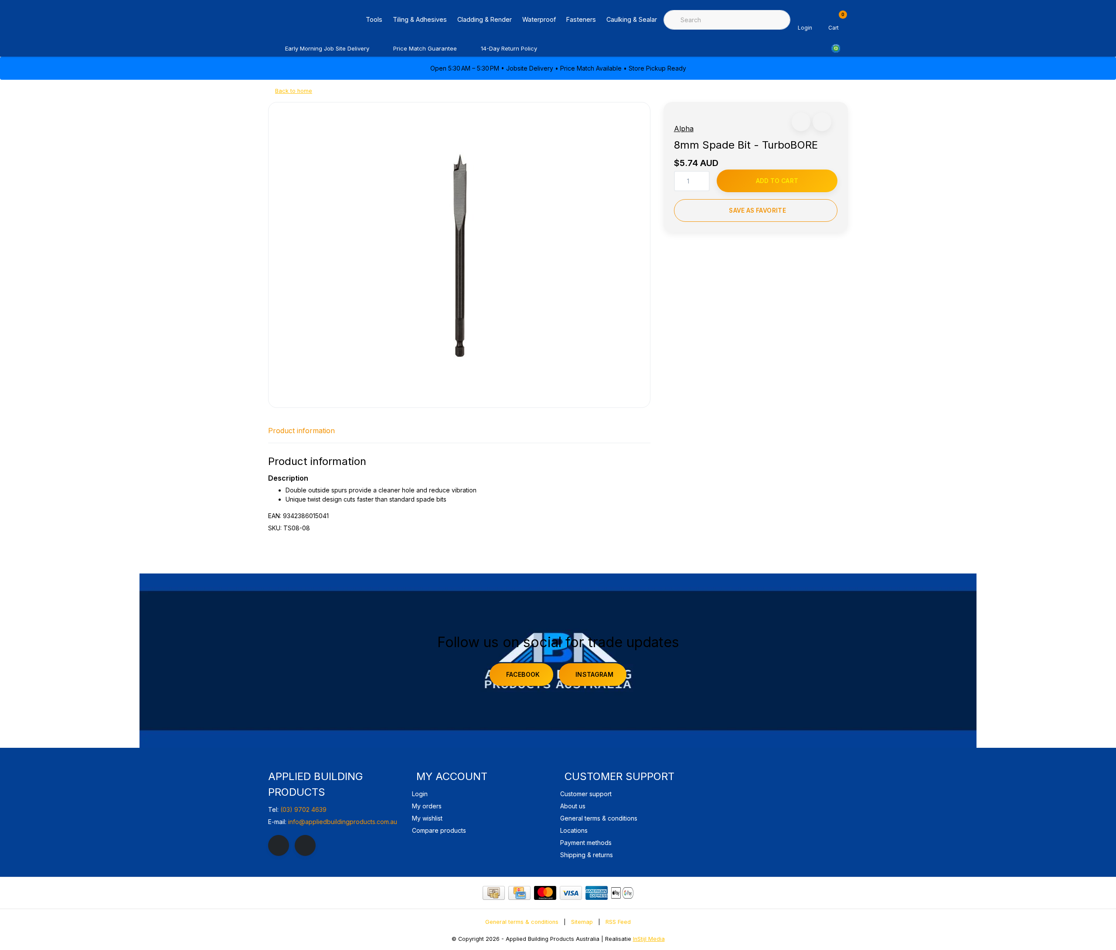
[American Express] (596, 893)
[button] (801, 121)
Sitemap (582, 922)
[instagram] (305, 845)
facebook (523, 674)
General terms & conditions (521, 922)
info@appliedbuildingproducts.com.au (342, 821)
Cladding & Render (484, 19)
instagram (594, 674)
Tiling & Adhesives (420, 19)
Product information (301, 430)
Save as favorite (757, 210)
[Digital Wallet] (622, 893)
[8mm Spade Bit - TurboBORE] (459, 255)
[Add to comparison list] (822, 121)
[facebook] (278, 845)
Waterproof (539, 19)
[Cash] (494, 893)
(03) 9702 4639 (303, 809)
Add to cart (777, 180)
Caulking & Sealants (635, 19)
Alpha (684, 128)
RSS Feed (618, 922)
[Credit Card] (519, 893)
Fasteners (581, 19)
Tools (374, 19)
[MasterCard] (545, 893)
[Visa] (571, 893)
